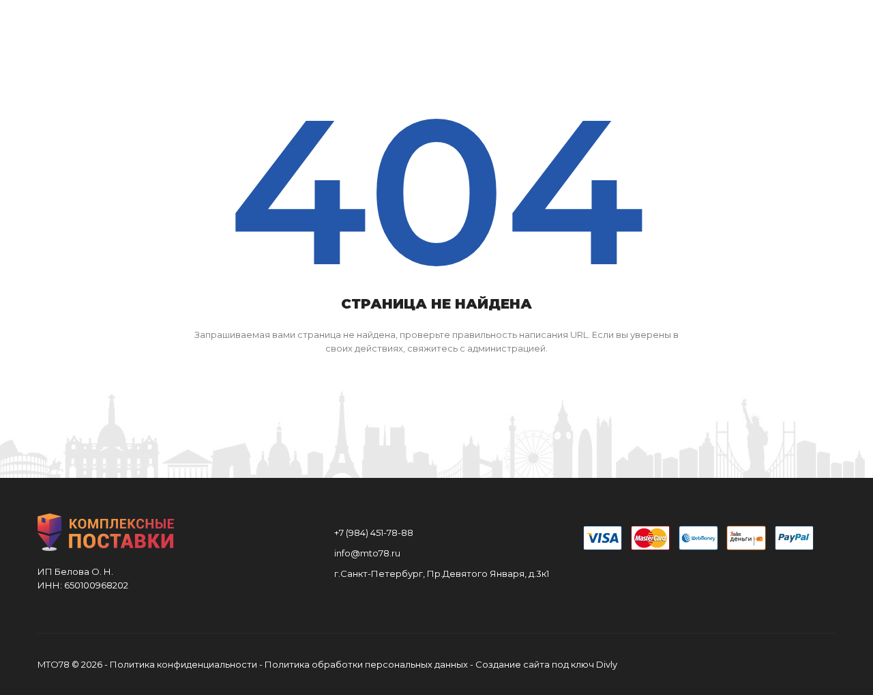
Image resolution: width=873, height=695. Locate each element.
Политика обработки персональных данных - (370, 664)
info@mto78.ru (367, 553)
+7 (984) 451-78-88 (373, 532)
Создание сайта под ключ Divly (546, 664)
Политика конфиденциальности (183, 664)
